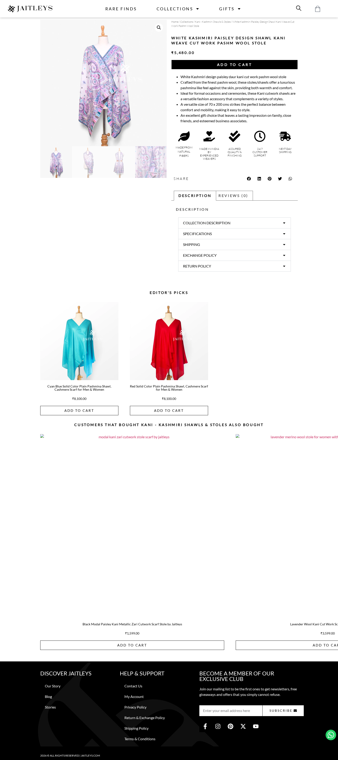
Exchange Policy (200, 255)
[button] (159, 27)
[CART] (317, 9)
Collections (175, 8)
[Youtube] (255, 726)
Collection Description (206, 223)
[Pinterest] (230, 726)
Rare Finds (121, 8)
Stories (50, 707)
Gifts (227, 8)
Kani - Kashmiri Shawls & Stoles (213, 21)
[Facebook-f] (205, 726)
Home (174, 21)
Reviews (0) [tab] (233, 195)
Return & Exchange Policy (144, 717)
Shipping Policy (136, 728)
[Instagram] (217, 726)
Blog (48, 696)
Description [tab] (195, 195)
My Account (134, 696)
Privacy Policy (135, 707)
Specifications (197, 233)
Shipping (191, 244)
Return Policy (197, 266)
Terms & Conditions (139, 739)
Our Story (52, 686)
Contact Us (133, 686)
